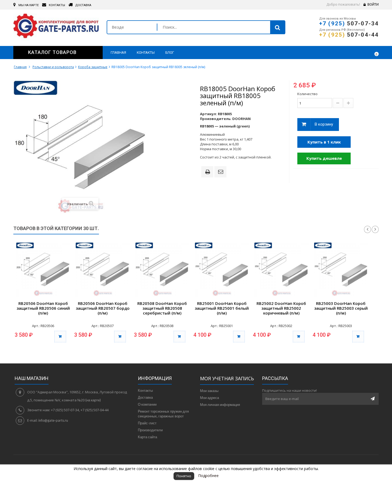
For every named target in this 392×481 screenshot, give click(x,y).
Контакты (145, 390)
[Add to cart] (60, 336)
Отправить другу (221, 172)
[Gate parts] (56, 27)
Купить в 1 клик (324, 142)
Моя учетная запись (227, 378)
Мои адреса (209, 397)
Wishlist (359, 52)
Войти (373, 4)
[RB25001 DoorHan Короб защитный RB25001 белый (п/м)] (221, 269)
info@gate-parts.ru (53, 420)
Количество (307, 93)
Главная (20, 67)
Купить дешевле (324, 158)
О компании (147, 404)
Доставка (145, 397)
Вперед (375, 229)
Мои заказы (209, 391)
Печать (209, 172)
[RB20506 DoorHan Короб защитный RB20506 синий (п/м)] (43, 269)
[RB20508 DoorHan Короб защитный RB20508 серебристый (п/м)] (162, 269)
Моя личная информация (220, 404)
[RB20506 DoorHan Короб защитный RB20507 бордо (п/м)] (102, 269)
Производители (150, 430)
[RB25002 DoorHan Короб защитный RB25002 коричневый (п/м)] (281, 269)
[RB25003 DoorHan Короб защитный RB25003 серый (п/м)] (341, 269)
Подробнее (208, 475)
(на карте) (93, 400)
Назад (367, 229)
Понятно (184, 476)
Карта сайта (147, 437)
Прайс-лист (147, 423)
